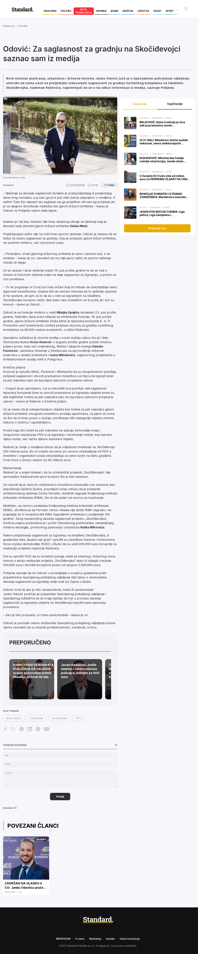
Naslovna (8, 25)
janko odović (13, 718)
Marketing (95, 938)
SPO (78, 718)
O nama (79, 938)
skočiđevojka (59, 718)
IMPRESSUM (63, 938)
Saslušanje (36, 718)
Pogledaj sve (157, 228)
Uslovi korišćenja (130, 938)
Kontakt (110, 938)
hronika (23, 25)
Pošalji (60, 796)
